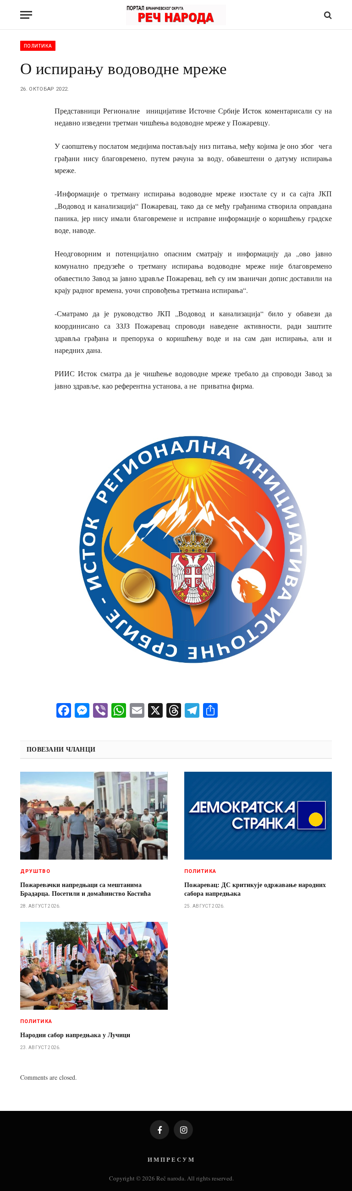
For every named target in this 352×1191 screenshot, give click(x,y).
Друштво (35, 871)
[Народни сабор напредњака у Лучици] (94, 966)
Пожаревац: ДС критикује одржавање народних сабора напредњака (255, 889)
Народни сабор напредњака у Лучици (75, 1034)
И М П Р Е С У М (171, 1159)
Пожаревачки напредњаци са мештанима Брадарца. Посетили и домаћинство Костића (85, 889)
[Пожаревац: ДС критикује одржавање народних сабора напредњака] (258, 816)
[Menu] (26, 15)
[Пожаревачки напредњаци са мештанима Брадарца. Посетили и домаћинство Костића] (94, 816)
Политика (38, 46)
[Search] (327, 15)
